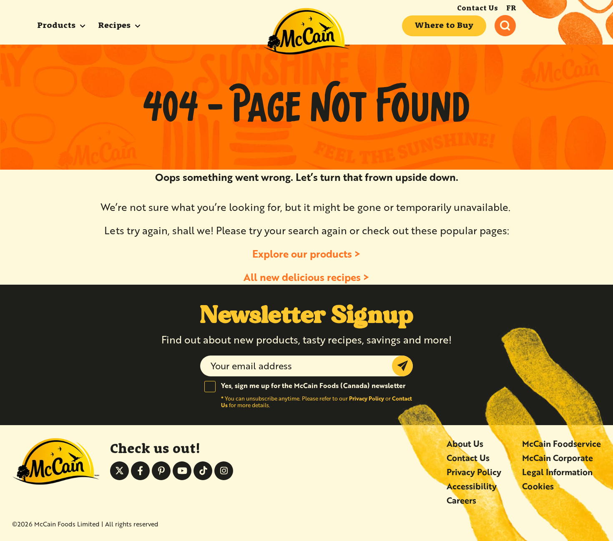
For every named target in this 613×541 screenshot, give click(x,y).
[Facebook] (140, 470)
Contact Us (477, 8)
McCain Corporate (557, 458)
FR (511, 8)
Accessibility (472, 486)
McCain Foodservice (561, 444)
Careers (461, 500)
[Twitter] (119, 470)
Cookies (538, 486)
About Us (465, 444)
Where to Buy (444, 26)
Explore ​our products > (306, 253)
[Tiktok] (202, 470)
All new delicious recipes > (306, 277)
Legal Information (557, 472)
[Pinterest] (161, 470)
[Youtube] (182, 470)
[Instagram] (223, 470)
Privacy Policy (366, 398)
